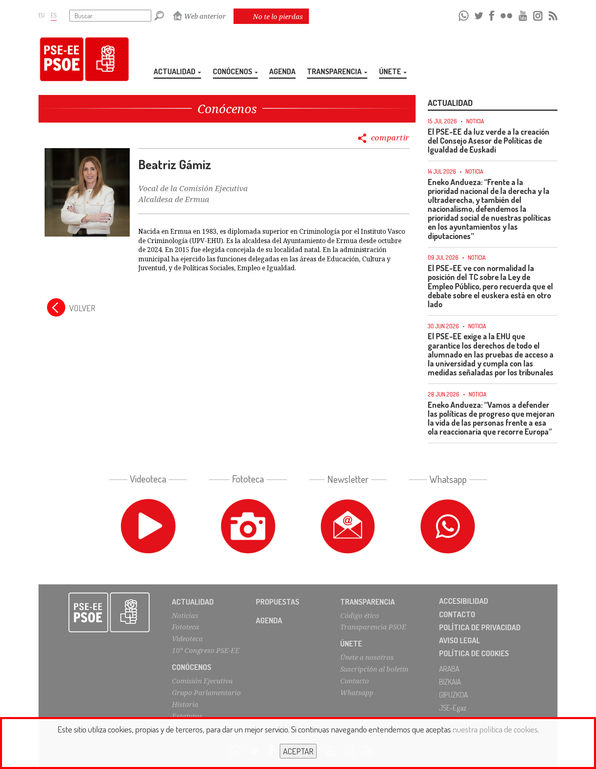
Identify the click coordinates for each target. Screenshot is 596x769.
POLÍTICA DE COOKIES (474, 653)
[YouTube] (523, 14)
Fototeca (185, 626)
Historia (185, 704)
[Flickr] (506, 14)
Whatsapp (356, 692)
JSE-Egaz (452, 707)
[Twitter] (478, 14)
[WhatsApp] (464, 14)
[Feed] (553, 14)
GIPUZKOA (453, 694)
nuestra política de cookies (495, 729)
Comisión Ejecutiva (202, 680)
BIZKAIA (450, 681)
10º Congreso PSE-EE (206, 650)
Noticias (185, 615)
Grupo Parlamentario (206, 692)
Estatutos (187, 716)
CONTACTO (457, 614)
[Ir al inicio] (109, 612)
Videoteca (187, 638)
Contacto (354, 680)
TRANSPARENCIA (335, 71)
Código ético (359, 615)
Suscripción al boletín (374, 669)
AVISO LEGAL (459, 640)
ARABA (449, 668)
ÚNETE (391, 71)
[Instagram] (537, 14)
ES (54, 15)
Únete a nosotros (367, 657)
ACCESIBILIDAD (463, 600)
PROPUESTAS (277, 601)
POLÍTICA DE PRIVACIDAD (480, 627)
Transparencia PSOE (373, 626)
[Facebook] (491, 14)
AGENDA (282, 71)
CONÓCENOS (233, 71)
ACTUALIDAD (175, 71)
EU (42, 15)
